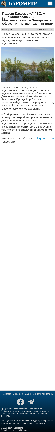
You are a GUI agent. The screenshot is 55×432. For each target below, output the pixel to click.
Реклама (6, 394)
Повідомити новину (42, 394)
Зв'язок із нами (21, 394)
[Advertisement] (27, 267)
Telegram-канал (44, 138)
